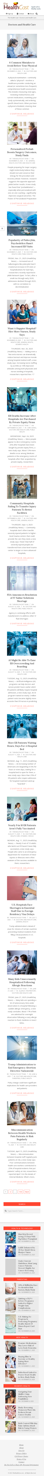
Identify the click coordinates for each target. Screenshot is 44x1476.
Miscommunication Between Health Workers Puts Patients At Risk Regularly (22, 1134)
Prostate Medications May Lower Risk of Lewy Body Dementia (27, 1345)
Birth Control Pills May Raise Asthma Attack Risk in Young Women (27, 1425)
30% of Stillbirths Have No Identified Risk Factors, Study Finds (28, 1287)
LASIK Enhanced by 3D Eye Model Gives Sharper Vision (26, 1249)
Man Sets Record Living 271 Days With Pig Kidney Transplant (27, 1236)
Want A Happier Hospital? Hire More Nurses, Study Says (22, 331)
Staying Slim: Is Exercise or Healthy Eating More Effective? (26, 1360)
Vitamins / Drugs (27, 836)
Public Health (27, 254)
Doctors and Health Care (27, 72)
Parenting (16, 1078)
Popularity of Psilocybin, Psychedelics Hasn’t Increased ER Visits (22, 243)
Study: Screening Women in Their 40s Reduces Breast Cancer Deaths (26, 1411)
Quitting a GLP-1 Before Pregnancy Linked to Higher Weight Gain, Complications (26, 1303)
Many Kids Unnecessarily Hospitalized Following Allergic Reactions (22, 982)
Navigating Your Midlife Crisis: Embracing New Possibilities (25, 1395)
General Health (27, 342)
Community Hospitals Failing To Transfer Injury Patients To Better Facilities (22, 508)
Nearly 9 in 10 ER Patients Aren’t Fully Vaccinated (22, 827)
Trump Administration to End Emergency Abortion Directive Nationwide (22, 1067)
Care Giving (31, 428)
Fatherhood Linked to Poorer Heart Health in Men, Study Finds (27, 1374)
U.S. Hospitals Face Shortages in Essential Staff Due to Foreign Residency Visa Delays (22, 909)
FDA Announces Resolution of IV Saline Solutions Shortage (22, 598)
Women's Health (22, 344)
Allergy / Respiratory (27, 991)
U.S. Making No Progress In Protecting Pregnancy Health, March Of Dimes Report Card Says (27, 1323)
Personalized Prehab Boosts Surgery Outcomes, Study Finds (22, 152)
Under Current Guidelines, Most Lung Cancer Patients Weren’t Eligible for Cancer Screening (27, 1266)
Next (27, 1192)
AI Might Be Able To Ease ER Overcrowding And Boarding (22, 663)
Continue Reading (22, 114)
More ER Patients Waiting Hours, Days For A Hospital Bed (22, 745)
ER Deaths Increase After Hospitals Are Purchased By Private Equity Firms (22, 419)
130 (20, 1192)
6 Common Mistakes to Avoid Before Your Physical (22, 64)
